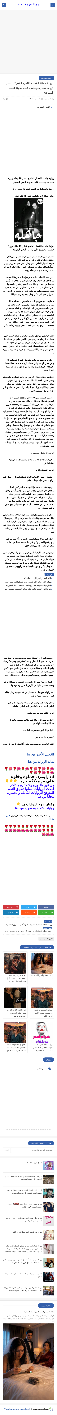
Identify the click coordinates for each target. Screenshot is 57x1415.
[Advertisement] (28, 43)
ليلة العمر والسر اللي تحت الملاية (37, 578)
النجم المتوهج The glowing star (17, 1409)
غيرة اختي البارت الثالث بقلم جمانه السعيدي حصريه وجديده (27, 589)
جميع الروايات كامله (34, 1162)
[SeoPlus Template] (51, 1409)
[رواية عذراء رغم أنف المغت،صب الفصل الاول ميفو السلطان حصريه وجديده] (15, 963)
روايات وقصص (46, 78)
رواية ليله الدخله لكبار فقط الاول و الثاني (27, 1232)
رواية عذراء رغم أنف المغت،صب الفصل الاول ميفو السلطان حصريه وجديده (27, 581)
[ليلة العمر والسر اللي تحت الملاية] (42, 963)
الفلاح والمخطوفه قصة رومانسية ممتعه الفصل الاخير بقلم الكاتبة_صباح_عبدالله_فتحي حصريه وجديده (27, 585)
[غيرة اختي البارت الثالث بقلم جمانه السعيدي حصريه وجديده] (15, 998)
